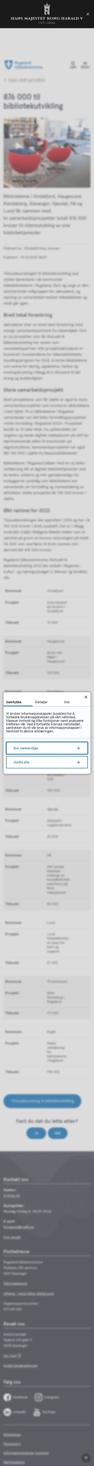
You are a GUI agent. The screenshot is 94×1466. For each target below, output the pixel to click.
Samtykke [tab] (13, 702)
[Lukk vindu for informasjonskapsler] (85, 697)
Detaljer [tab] (41, 702)
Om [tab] (67, 702)
